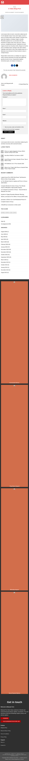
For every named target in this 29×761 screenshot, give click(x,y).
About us (2, 742)
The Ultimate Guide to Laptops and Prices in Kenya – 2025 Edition (14, 182)
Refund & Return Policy (6, 730)
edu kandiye (21, 12)
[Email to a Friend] (17, 65)
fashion (7, 212)
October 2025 (4, 254)
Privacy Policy (4, 736)
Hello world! (18, 204)
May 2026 (3, 236)
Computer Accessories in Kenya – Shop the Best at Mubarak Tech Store (14, 190)
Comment (5, 97)
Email (4, 114)
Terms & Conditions (5, 733)
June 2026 (3, 234)
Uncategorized (4, 224)
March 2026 (4, 241)
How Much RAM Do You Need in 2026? (14, 155)
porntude (3, 199)
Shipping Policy (4, 727)
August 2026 (4, 231)
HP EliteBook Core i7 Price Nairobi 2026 (14, 163)
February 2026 (4, 244)
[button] (20, 2)
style (11, 212)
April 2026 (3, 239)
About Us (13, 753)
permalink (23, 70)
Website (4, 120)
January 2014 (4, 267)
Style (14, 70)
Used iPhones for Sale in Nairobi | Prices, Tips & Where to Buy (16, 160)
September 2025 (5, 257)
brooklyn (3, 212)
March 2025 (4, 259)
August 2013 (4, 272)
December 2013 (5, 269)
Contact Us (3, 745)
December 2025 (5, 249)
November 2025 (5, 252)
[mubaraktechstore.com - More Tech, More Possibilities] (2, 2)
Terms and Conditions (21, 754)
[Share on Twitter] (14, 65)
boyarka (3, 194)
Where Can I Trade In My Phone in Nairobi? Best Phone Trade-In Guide (16, 168)
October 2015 (4, 264)
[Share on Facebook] (12, 65)
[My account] (22, 2)
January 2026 (4, 247)
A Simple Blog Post (23, 84)
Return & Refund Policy (9, 754)
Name (4, 108)
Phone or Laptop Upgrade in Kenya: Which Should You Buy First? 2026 (15, 152)
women (14, 212)
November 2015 (5, 262)
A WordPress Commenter (7, 204)
